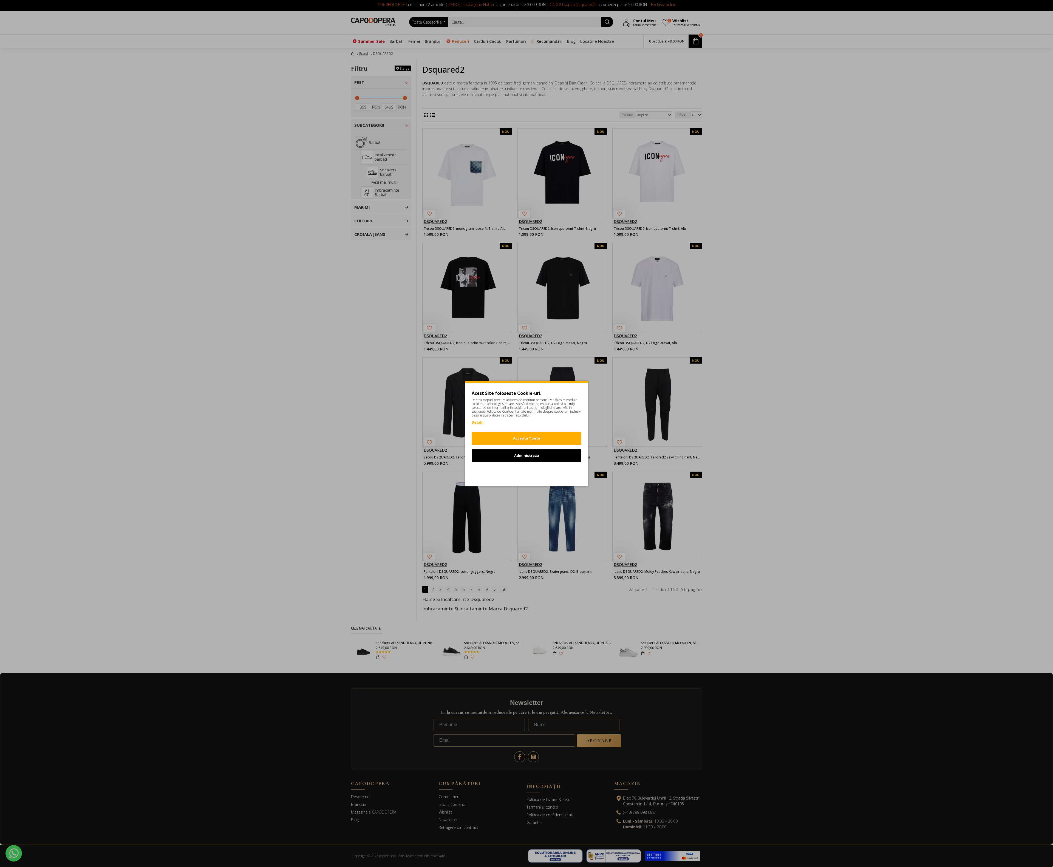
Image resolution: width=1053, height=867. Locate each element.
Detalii (477, 422)
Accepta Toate (526, 438)
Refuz (526, 472)
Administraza (526, 455)
